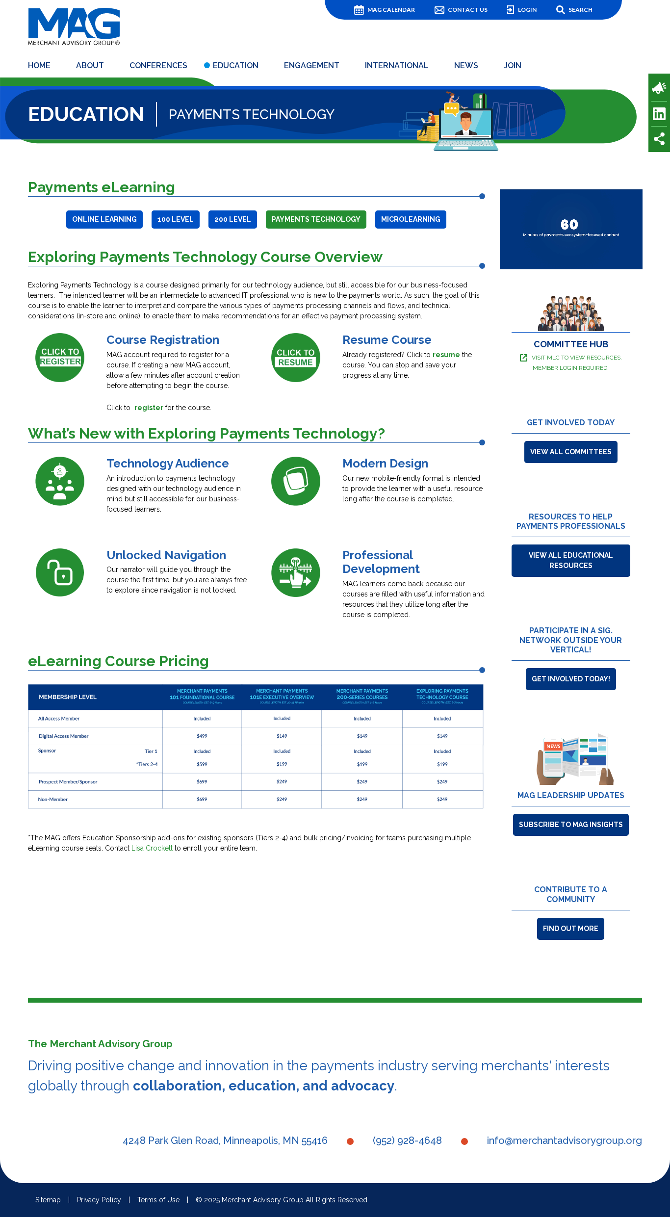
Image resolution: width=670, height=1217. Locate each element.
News (466, 65)
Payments (659, 87)
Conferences (158, 65)
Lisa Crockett (152, 848)
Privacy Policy (99, 1200)
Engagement (311, 65)
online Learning (104, 219)
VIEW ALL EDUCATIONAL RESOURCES (571, 560)
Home (39, 65)
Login (527, 9)
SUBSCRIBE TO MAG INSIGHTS (571, 825)
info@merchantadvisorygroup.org (564, 1140)
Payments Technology (316, 219)
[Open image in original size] (74, 25)
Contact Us (468, 9)
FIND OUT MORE (570, 928)
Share (659, 138)
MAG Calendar (391, 9)
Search (580, 9)
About (90, 65)
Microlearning (410, 219)
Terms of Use (158, 1200)
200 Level (232, 219)
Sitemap (48, 1200)
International (397, 65)
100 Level (175, 219)
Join (512, 65)
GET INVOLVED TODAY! (571, 679)
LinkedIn (659, 113)
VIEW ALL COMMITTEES (571, 452)
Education (235, 65)
